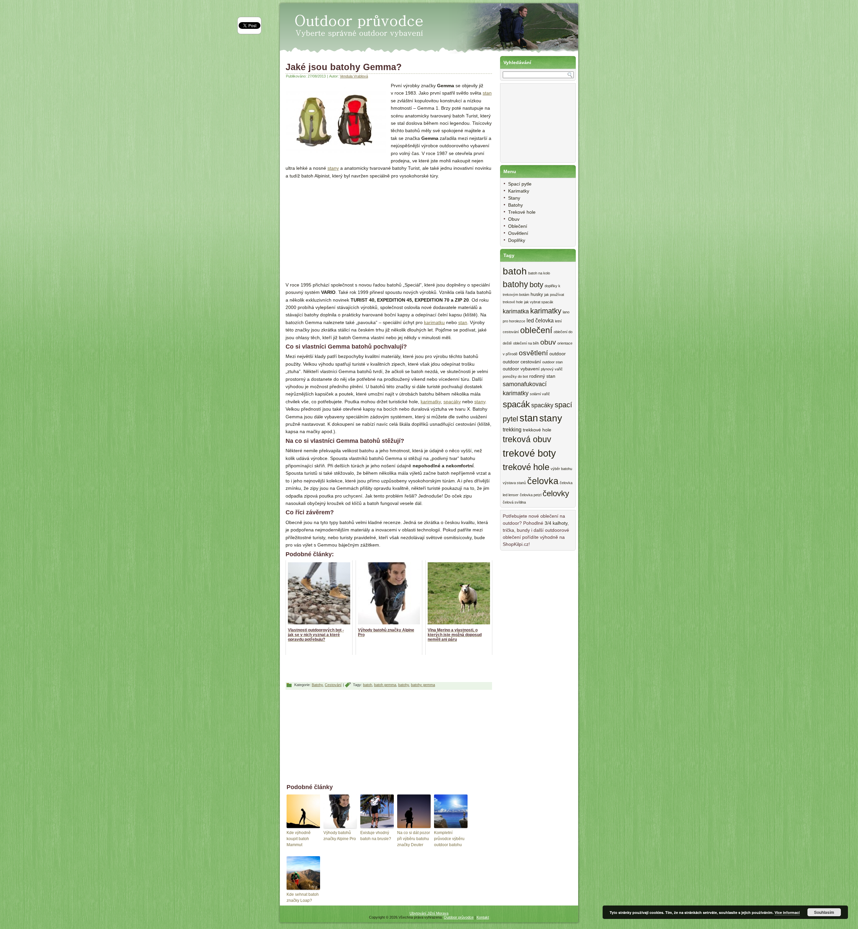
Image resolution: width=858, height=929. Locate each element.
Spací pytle (520, 184)
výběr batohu (561, 469)
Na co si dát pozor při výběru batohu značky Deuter (413, 838)
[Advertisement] (342, 226)
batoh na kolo (539, 273)
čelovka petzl (530, 495)
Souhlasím (824, 912)
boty (536, 284)
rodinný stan (542, 376)
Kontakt (483, 917)
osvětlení (533, 353)
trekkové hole (537, 429)
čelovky (556, 493)
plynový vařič (552, 369)
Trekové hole (522, 212)
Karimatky (518, 191)
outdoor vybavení (521, 368)
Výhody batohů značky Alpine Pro (339, 835)
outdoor (557, 353)
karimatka (516, 311)
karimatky (431, 401)
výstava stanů (514, 483)
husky (537, 294)
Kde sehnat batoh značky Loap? (303, 897)
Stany (514, 198)
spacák (516, 404)
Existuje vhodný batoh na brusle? (375, 835)
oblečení (536, 330)
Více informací (787, 912)
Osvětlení (518, 233)
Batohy (317, 685)
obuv (548, 342)
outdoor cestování (522, 361)
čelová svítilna (514, 502)
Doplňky (516, 240)
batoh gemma (385, 685)
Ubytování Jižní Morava (429, 913)
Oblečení (517, 226)
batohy (403, 685)
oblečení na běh (526, 343)
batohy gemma (423, 685)
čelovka (542, 481)
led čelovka (540, 320)
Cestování (333, 685)
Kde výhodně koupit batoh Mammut (299, 838)
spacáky (452, 401)
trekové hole (526, 467)
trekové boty (529, 453)
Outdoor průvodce (459, 917)
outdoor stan (552, 362)
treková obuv (527, 439)
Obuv (513, 219)
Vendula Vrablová (354, 76)
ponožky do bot (515, 376)
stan (487, 93)
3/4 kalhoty (556, 523)
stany (333, 168)
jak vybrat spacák (538, 302)
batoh (367, 685)
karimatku (434, 322)
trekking (512, 429)
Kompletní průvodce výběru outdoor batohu (449, 838)
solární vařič (540, 394)
